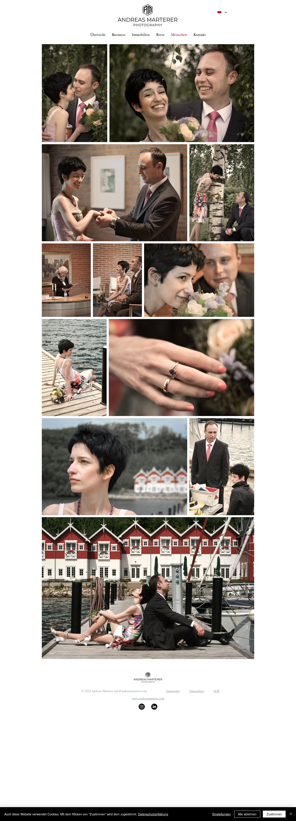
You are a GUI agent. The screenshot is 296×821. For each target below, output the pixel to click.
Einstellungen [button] (221, 814)
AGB (216, 691)
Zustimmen (274, 814)
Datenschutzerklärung (153, 814)
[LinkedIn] (154, 707)
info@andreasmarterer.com (130, 691)
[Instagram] (142, 707)
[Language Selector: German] (222, 12)
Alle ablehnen (247, 814)
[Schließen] (290, 814)
